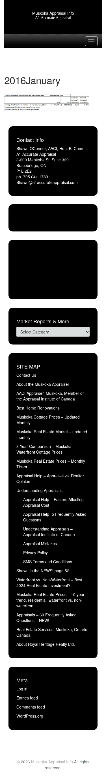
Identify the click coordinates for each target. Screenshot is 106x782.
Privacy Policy (35, 552)
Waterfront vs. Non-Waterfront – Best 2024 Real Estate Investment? (49, 582)
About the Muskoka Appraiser (42, 384)
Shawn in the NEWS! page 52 (42, 570)
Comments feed (30, 707)
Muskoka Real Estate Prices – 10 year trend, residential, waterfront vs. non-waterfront (50, 600)
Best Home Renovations (38, 408)
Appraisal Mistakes (40, 543)
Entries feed (27, 698)
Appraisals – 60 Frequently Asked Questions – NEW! (46, 617)
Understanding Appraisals (39, 490)
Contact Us (26, 375)
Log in (21, 689)
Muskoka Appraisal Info (53, 13)
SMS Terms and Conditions (47, 561)
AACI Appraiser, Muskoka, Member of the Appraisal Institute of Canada (50, 396)
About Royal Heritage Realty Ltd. (45, 644)
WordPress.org (29, 716)
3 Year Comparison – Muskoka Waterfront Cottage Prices (44, 449)
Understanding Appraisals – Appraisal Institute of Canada (49, 531)
